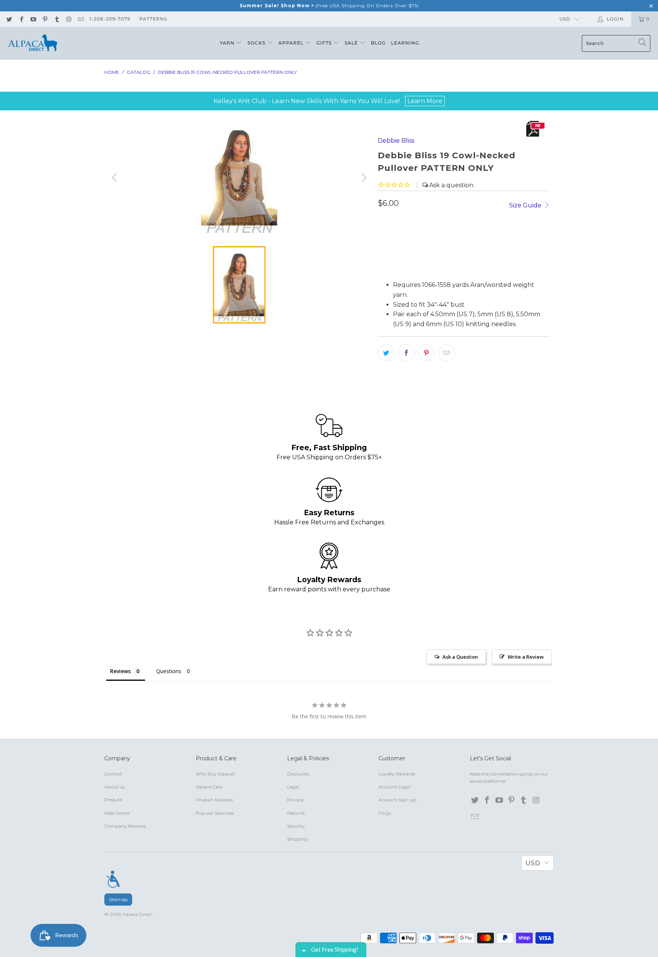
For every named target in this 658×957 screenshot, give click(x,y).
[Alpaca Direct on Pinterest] (45, 19)
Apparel (291, 43)
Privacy (295, 800)
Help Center (117, 813)
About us (114, 787)
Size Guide (526, 205)
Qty (383, 221)
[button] (403, 262)
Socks (257, 43)
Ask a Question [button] (460, 656)
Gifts (324, 43)
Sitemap (118, 899)
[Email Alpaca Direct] (80, 19)
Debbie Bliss (396, 140)
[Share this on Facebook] (406, 352)
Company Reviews (125, 826)
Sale (352, 43)
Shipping (297, 839)
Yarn (228, 43)
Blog (378, 43)
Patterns (153, 19)
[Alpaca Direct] (32, 43)
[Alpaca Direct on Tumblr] (56, 19)
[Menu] (112, 879)
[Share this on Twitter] (386, 352)
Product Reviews (214, 800)
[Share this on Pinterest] (426, 352)
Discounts (298, 774)
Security (296, 826)
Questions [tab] (168, 671)
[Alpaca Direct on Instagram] (68, 19)
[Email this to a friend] (446, 352)
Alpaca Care (209, 787)
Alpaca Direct (137, 914)
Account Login (395, 787)
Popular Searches (215, 813)
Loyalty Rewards (397, 774)
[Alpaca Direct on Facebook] (21, 19)
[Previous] (115, 178)
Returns (296, 813)
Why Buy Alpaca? (215, 774)
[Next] (363, 178)
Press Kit (113, 800)
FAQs (385, 813)
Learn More (424, 101)
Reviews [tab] (120, 671)
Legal (293, 787)
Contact (113, 774)
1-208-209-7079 (109, 19)
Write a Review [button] (526, 656)
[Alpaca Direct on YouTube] (33, 19)
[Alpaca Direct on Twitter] (9, 19)
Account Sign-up (397, 800)
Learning (405, 43)
